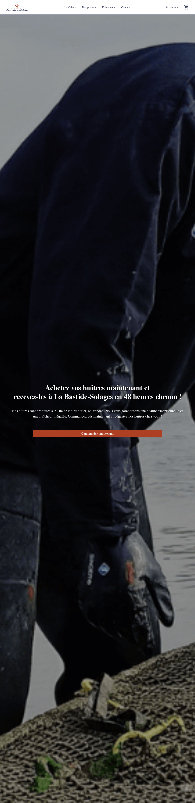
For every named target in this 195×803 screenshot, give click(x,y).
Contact (125, 7)
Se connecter (172, 7)
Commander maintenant (97, 433)
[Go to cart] (186, 7)
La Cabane (70, 7)
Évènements (108, 7)
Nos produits (89, 7)
